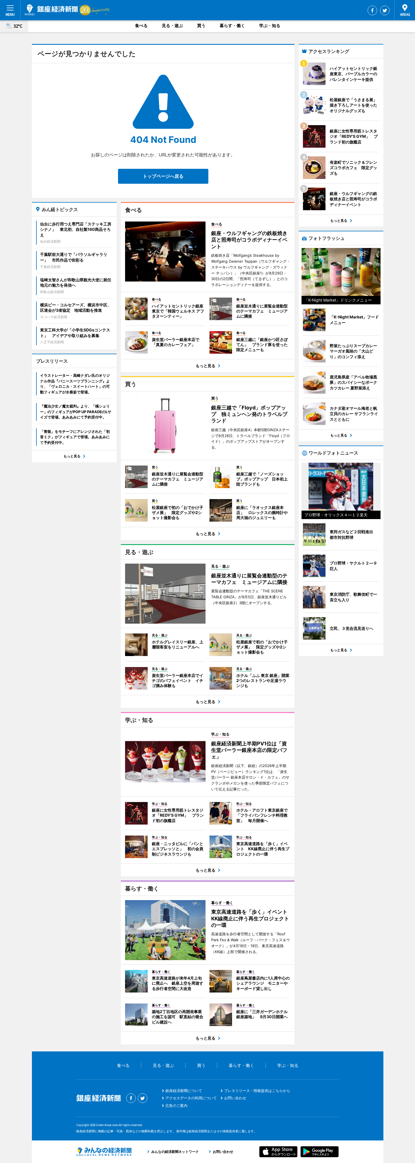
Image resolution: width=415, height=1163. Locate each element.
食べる (141, 25)
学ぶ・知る (269, 25)
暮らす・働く (232, 25)
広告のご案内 (176, 1105)
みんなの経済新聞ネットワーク (104, 1152)
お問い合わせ (235, 1098)
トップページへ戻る (163, 176)
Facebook (372, 10)
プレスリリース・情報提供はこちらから (257, 1090)
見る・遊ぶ (172, 25)
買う (201, 25)
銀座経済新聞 (51, 9)
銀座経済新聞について (183, 1090)
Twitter (385, 10)
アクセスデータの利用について (191, 1098)
